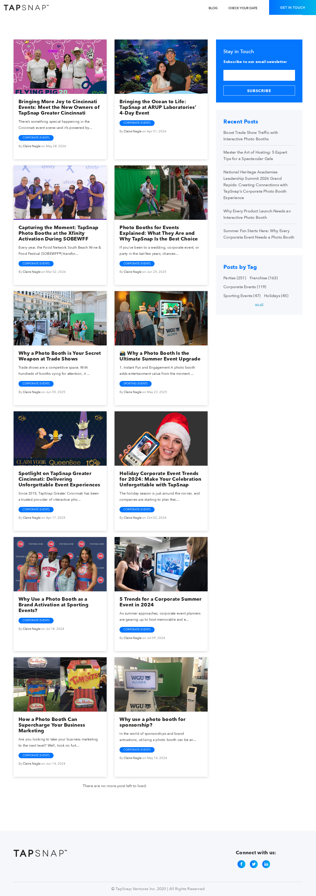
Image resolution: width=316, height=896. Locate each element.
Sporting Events (135, 383)
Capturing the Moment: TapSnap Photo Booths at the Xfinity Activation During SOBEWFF (59, 233)
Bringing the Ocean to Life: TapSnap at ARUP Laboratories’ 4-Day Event (157, 107)
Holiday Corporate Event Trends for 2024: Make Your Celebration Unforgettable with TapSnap (160, 479)
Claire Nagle (31, 146)
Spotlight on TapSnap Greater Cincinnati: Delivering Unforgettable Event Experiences (59, 479)
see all (259, 304)
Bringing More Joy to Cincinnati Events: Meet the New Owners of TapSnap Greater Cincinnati (59, 107)
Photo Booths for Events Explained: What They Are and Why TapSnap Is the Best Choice (158, 233)
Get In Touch (292, 7)
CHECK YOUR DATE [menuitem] (242, 8)
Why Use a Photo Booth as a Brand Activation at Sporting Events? (53, 605)
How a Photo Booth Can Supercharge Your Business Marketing (52, 725)
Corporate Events (36, 137)
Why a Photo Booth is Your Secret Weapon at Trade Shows (60, 356)
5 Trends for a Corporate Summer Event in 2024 (160, 602)
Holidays (276, 296)
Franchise (264, 278)
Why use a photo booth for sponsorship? (152, 722)
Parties (234, 278)
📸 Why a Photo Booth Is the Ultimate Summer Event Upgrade (159, 356)
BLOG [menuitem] (213, 8)
